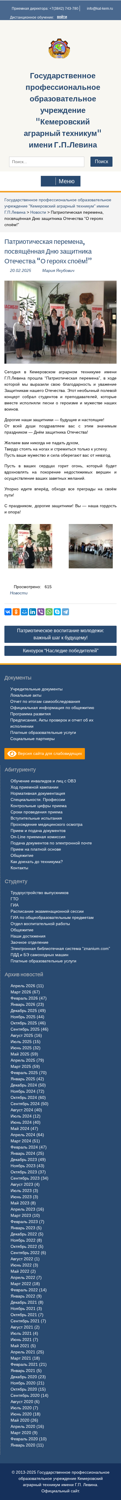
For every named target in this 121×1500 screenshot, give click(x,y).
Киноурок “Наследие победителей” (60, 650)
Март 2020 (21, 1432)
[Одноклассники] (16, 611)
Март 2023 (21, 1215)
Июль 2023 (21, 1190)
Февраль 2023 (24, 1221)
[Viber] (40, 611)
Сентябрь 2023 (25, 1178)
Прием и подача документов (38, 830)
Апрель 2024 (23, 1134)
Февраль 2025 (24, 1072)
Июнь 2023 (21, 1196)
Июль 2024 (21, 1116)
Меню (67, 181)
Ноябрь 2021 (23, 1308)
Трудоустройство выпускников (39, 892)
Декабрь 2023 (24, 1159)
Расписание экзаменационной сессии (47, 911)
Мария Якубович (58, 270)
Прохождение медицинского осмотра (47, 824)
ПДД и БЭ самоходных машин (39, 954)
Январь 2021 (23, 1370)
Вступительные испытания (36, 818)
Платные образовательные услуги (43, 732)
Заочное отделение (29, 942)
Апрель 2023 (23, 1209)
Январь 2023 (23, 1227)
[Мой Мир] (24, 611)
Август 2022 (22, 1258)
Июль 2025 (21, 1041)
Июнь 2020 (21, 1414)
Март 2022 (21, 1283)
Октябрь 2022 (24, 1246)
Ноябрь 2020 (23, 1383)
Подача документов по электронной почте (51, 843)
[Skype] (57, 611)
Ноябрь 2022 (23, 1240)
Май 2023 (20, 1203)
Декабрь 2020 (24, 1376)
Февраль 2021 (24, 1364)
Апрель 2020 (23, 1426)
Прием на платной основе (36, 849)
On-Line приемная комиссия (38, 836)
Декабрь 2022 (24, 1234)
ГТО (15, 898)
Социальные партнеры (32, 738)
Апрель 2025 (23, 1060)
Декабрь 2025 (24, 1010)
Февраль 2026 (24, 998)
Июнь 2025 (21, 1047)
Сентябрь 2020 (25, 1395)
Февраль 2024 (24, 1147)
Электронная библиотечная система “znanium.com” (60, 948)
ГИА (15, 905)
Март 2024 (21, 1141)
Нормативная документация (38, 793)
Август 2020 (22, 1401)
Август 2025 (22, 1035)
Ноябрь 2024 (23, 1091)
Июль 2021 (21, 1333)
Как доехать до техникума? (37, 861)
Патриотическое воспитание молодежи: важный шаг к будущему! (60, 634)
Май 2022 (20, 1271)
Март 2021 (21, 1358)
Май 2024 (20, 1128)
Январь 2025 (23, 1078)
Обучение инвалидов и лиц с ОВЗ (43, 781)
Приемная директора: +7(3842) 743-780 (45, 9)
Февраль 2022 (24, 1289)
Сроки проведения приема (37, 812)
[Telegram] (65, 611)
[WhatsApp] (49, 611)
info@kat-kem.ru (100, 9)
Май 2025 (20, 1054)
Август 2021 (22, 1327)
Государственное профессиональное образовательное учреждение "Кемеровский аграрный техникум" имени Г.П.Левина (63, 110)
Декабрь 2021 (24, 1302)
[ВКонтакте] (7, 611)
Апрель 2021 (23, 1352)
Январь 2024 (23, 1153)
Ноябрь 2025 (23, 1016)
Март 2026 (21, 992)
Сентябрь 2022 (25, 1252)
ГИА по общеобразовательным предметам (52, 917)
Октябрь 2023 (24, 1172)
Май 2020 (20, 1420)
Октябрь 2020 (24, 1389)
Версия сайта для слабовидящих (49, 753)
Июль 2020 (21, 1407)
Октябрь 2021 (24, 1314)
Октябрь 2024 (24, 1097)
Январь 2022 (23, 1296)
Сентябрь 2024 (25, 1103)
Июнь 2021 (21, 1339)
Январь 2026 (23, 1004)
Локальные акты (25, 695)
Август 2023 (22, 1184)
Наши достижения (28, 936)
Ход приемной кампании (34, 787)
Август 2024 (22, 1109)
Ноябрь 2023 (23, 1165)
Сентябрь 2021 (25, 1321)
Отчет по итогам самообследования (45, 701)
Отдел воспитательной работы (40, 923)
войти (62, 17)
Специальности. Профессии (38, 799)
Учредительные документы (36, 689)
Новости (38, 212)
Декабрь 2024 (24, 1085)
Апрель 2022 (23, 1277)
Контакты (19, 867)
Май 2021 (20, 1345)
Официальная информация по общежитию (52, 707)
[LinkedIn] (32, 611)
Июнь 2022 (21, 1265)
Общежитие (22, 855)
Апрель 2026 (23, 985)
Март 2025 (21, 1066)
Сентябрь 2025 (25, 1029)
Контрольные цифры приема (39, 805)
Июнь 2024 (21, 1122)
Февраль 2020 (24, 1438)
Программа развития (30, 713)
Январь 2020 (23, 1445)
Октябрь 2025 (24, 1023)
